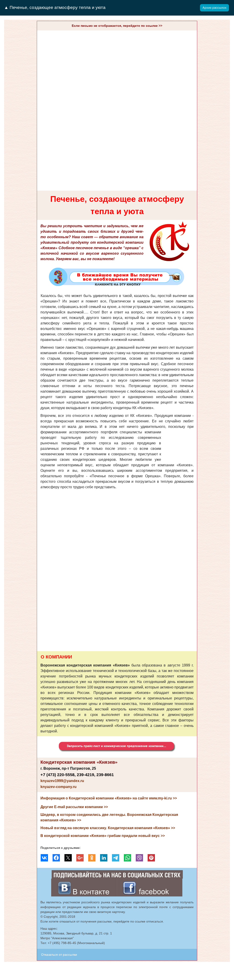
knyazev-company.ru (58, 787)
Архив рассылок (214, 7)
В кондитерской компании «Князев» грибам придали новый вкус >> (102, 836)
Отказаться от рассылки (59, 954)
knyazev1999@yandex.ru (62, 781)
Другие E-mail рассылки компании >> (74, 807)
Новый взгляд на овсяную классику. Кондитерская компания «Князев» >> (107, 828)
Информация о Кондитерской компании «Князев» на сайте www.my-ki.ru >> (108, 798)
